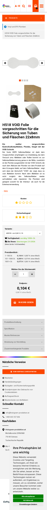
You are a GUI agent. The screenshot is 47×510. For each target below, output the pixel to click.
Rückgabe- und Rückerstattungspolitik (20, 386)
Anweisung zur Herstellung (14, 342)
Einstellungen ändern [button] (28, 504)
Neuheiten (9, 378)
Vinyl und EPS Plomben (15, 27)
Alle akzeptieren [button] (28, 496)
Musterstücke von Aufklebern (16, 400)
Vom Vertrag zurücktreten (24, 372)
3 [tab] (25, 80)
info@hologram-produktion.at (17, 413)
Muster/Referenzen (12, 335)
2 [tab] (22, 80)
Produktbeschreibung (12, 322)
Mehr (6, 191)
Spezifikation (9, 329)
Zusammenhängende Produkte (16, 349)
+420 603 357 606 (13, 417)
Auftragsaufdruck (12, 396)
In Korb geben (26, 302)
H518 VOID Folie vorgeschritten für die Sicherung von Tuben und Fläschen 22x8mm (22, 34)
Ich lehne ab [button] (28, 500)
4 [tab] (27, 80)
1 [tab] (20, 80)
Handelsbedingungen (13, 382)
